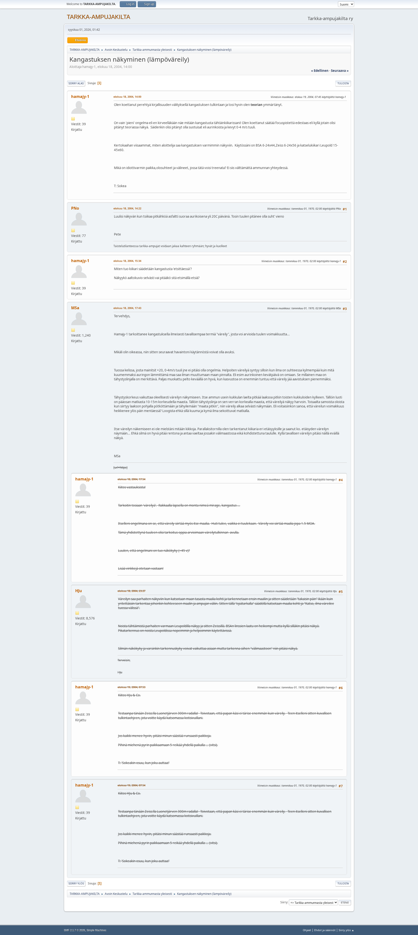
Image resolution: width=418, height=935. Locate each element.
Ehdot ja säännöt (325, 930)
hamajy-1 (80, 96)
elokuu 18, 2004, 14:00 (127, 96)
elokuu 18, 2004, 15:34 (127, 261)
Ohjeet (307, 930)
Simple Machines (96, 930)
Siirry (283, 902)
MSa (75, 307)
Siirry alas (76, 83)
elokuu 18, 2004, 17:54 (131, 479)
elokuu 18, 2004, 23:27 (131, 591)
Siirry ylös (76, 883)
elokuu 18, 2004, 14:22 (127, 208)
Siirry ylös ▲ (346, 930)
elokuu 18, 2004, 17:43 (127, 308)
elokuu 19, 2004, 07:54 (131, 785)
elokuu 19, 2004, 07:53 (131, 687)
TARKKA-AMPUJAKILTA (98, 17)
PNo (75, 208)
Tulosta (343, 83)
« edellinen (319, 70)
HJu (78, 590)
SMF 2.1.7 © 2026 (74, 930)
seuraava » (340, 70)
